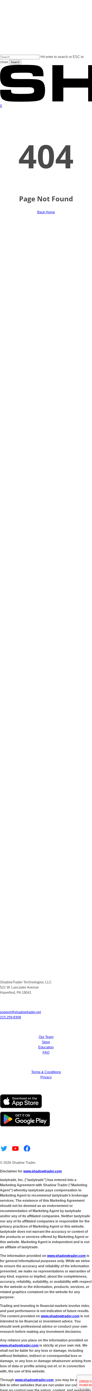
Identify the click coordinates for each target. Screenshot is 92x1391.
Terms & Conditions (46, 1072)
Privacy (46, 1077)
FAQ (46, 1052)
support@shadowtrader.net (20, 1012)
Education (46, 1047)
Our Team (46, 1037)
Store (46, 1042)
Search (15, 62)
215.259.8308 (10, 1017)
